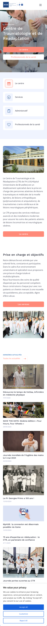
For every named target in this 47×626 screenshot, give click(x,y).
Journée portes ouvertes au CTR (19, 581)
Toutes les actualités (11, 358)
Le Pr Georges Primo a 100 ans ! (18, 498)
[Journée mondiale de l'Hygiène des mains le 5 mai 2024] (23, 451)
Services (19, 97)
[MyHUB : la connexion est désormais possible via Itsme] (23, 520)
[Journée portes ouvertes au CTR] (23, 577)
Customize (23, 614)
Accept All (23, 607)
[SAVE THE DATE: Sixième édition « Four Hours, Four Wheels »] (23, 417)
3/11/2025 (6, 543)
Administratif (21, 110)
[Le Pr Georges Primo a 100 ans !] (23, 494)
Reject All (23, 620)
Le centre (23, 49)
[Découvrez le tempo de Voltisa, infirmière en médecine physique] (23, 388)
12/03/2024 (7, 501)
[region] (23, 604)
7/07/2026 (6, 398)
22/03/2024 (7, 461)
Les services (23, 304)
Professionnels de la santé (23, 57)
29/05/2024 (7, 427)
